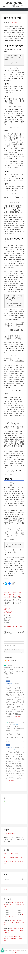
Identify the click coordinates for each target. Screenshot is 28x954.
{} (22, 649)
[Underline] (9, 650)
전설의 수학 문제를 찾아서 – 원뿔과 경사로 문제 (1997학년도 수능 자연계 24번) (14, 930)
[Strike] (11, 650)
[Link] (20, 650)
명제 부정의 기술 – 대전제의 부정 (20, 631)
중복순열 (14, 22)
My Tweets (7, 890)
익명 (14, 685)
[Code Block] (18, 650)
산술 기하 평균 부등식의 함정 (11, 854)
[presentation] (6, 30)
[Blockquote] (16, 650)
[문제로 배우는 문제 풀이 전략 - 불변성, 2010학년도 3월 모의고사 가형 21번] (8, 615)
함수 (17, 22)
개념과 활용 (8, 626)
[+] (5, 651)
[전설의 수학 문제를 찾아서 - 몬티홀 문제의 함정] (18, 598)
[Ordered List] (13, 650)
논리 (13, 626)
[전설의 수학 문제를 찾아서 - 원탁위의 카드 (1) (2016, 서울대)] (8, 599)
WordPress (14, 952)
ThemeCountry (16, 950)
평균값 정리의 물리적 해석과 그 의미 (13, 857)
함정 (21, 626)
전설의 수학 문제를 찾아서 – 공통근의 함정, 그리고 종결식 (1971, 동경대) (14, 922)
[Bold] (5, 650)
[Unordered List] (15, 650)
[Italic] (7, 650)
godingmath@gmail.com (10, 833)
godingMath (14, 3)
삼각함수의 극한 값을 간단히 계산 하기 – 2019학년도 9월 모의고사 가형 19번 (14, 904)
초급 (21, 22)
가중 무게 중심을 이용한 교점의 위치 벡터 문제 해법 (8, 632)
